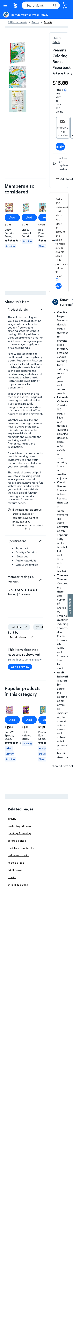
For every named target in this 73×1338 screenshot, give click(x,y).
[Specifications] (40, 541)
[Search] (55, 5)
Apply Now (58, 286)
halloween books (18, 855)
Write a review (20, 666)
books (12, 877)
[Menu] (6, 5)
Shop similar (60, 147)
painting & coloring (19, 833)
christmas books (18, 884)
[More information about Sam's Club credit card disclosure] (57, 279)
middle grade (16, 862)
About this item (17, 301)
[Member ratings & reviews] (40, 578)
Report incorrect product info (27, 527)
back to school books (21, 848)
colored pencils (17, 840)
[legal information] (65, 90)
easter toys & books (20, 826)
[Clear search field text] (50, 5)
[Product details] (40, 309)
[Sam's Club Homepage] (15, 5)
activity (12, 818)
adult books (15, 870)
